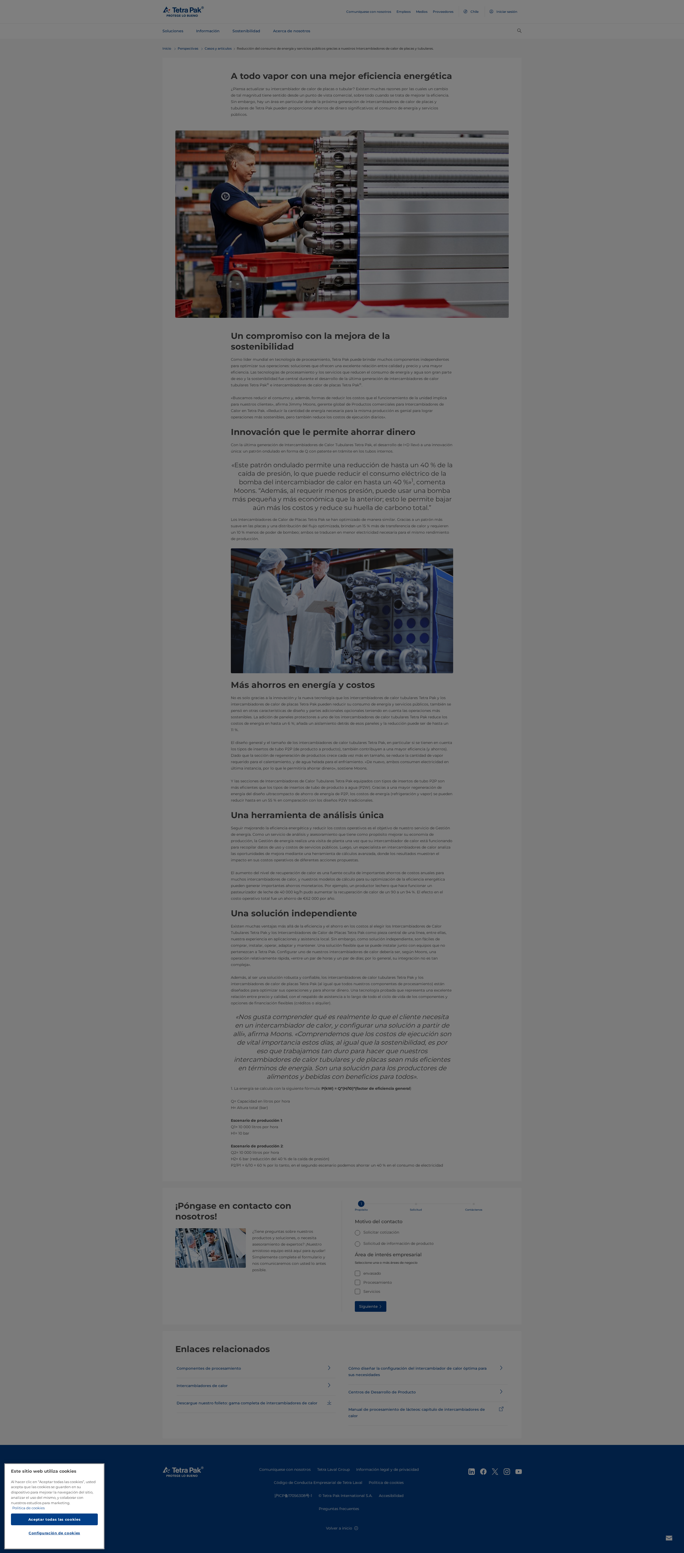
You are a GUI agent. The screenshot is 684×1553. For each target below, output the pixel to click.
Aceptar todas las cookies (54, 1519)
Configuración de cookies (54, 1533)
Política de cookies (28, 1508)
